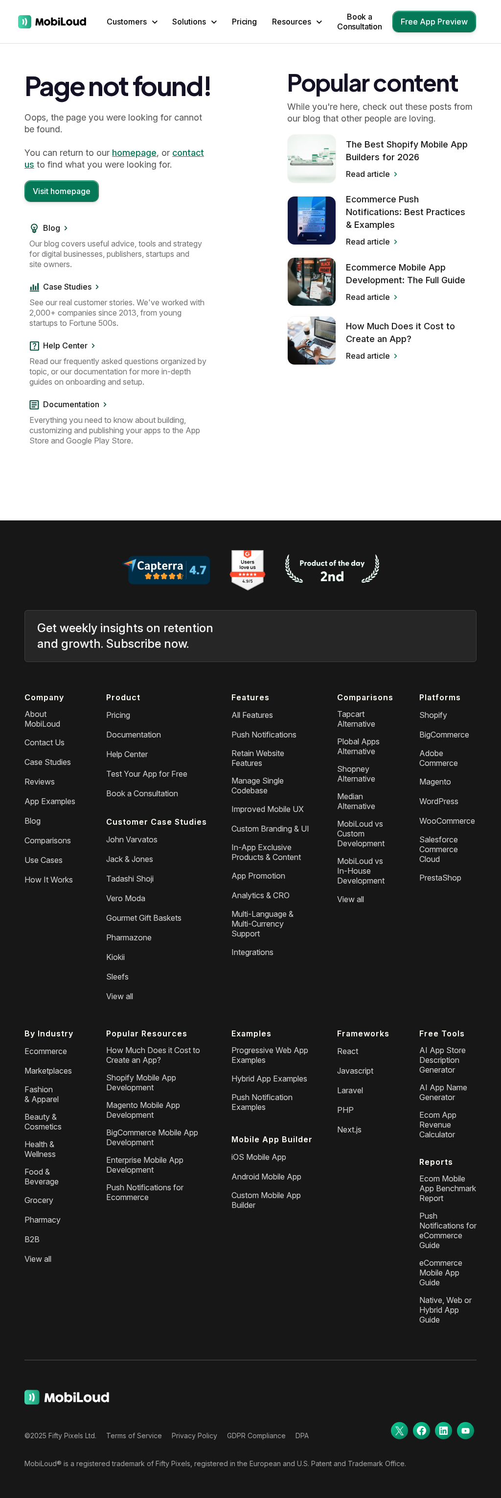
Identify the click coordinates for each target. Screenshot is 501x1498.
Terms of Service (134, 1435)
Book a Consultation (359, 21)
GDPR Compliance (256, 1435)
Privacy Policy (194, 1435)
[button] (132, 21)
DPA (302, 1435)
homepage (134, 152)
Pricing (244, 21)
